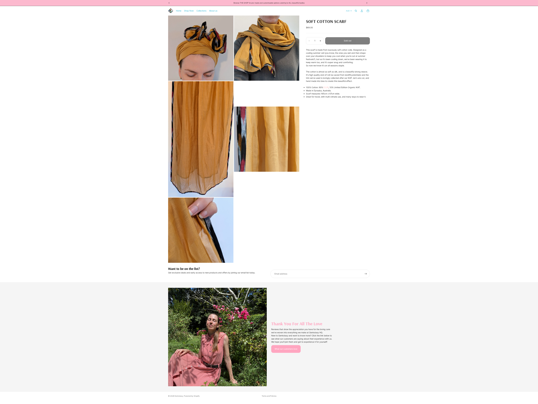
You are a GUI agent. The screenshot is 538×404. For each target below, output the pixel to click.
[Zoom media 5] (200, 230)
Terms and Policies (269, 396)
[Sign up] (366, 274)
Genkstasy (179, 396)
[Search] (356, 11)
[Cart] (368, 11)
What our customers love (286, 349)
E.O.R (326, 87)
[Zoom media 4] (266, 139)
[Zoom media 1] (200, 48)
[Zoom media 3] (200, 139)
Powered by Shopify (192, 396)
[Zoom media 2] (266, 48)
